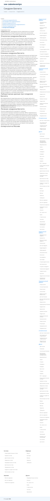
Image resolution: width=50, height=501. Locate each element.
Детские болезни (43, 84)
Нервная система (43, 168)
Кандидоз (42, 366)
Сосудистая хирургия (44, 266)
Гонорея (41, 149)
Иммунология (42, 89)
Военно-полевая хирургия (43, 28)
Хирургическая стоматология (43, 129)
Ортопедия (42, 259)
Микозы (41, 193)
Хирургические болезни (45, 63)
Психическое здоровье (44, 204)
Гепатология (42, 291)
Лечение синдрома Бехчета (9, 26)
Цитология (42, 229)
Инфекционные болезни (45, 91)
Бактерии (42, 190)
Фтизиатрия (42, 111)
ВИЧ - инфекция (43, 163)
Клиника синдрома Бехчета (9, 23)
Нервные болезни (43, 98)
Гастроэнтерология (44, 74)
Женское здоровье (44, 200)
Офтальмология (43, 51)
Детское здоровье (43, 202)
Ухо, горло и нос (43, 212)
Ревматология (43, 108)
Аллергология (43, 284)
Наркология (42, 96)
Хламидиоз (42, 151)
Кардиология (42, 94)
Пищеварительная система (43, 176)
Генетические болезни (44, 138)
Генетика (42, 219)
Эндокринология (43, 113)
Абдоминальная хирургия (43, 23)
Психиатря (42, 136)
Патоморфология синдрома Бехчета (11, 21)
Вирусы (41, 188)
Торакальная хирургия (44, 56)
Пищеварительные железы (44, 207)
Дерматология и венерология (43, 82)
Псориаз (41, 158)
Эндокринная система (44, 180)
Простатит (42, 156)
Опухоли (41, 210)
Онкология (42, 42)
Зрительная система (44, 178)
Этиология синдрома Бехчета (10, 20)
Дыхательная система (44, 383)
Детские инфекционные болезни (45, 87)
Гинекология (42, 30)
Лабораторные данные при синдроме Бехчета (14, 24)
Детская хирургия (43, 33)
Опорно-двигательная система (44, 166)
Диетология (42, 346)
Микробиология (43, 144)
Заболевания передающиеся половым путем (43, 141)
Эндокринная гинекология (42, 66)
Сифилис (41, 373)
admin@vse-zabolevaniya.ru (10, 1)
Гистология (42, 439)
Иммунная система (44, 173)
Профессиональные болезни (44, 104)
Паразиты (42, 195)
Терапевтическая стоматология (43, 126)
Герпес (41, 147)
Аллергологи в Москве (8, 27)
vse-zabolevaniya (13, 4)
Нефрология (42, 101)
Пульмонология (43, 106)
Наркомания (42, 221)
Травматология (43, 58)
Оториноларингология (44, 49)
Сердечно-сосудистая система (44, 183)
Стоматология (43, 429)
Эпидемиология (43, 115)
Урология (42, 273)
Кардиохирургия (43, 35)
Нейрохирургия (43, 37)
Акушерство (42, 25)
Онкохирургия (43, 44)
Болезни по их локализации (43, 224)
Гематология (42, 76)
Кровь (41, 214)
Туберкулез (42, 197)
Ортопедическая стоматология (43, 123)
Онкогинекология (43, 40)
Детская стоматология (44, 120)
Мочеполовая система (44, 186)
